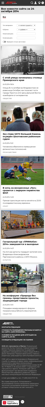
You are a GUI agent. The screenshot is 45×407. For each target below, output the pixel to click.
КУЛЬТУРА (7, 260)
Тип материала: (8, 25)
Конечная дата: (8, 38)
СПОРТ (5, 206)
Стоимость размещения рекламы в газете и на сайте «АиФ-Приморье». (21, 331)
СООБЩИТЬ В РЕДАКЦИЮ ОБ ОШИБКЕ (17, 340)
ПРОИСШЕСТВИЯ (9, 152)
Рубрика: (6, 29)
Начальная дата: (8, 34)
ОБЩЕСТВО (7, 98)
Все (4, 17)
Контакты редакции (11, 327)
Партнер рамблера (20, 396)
